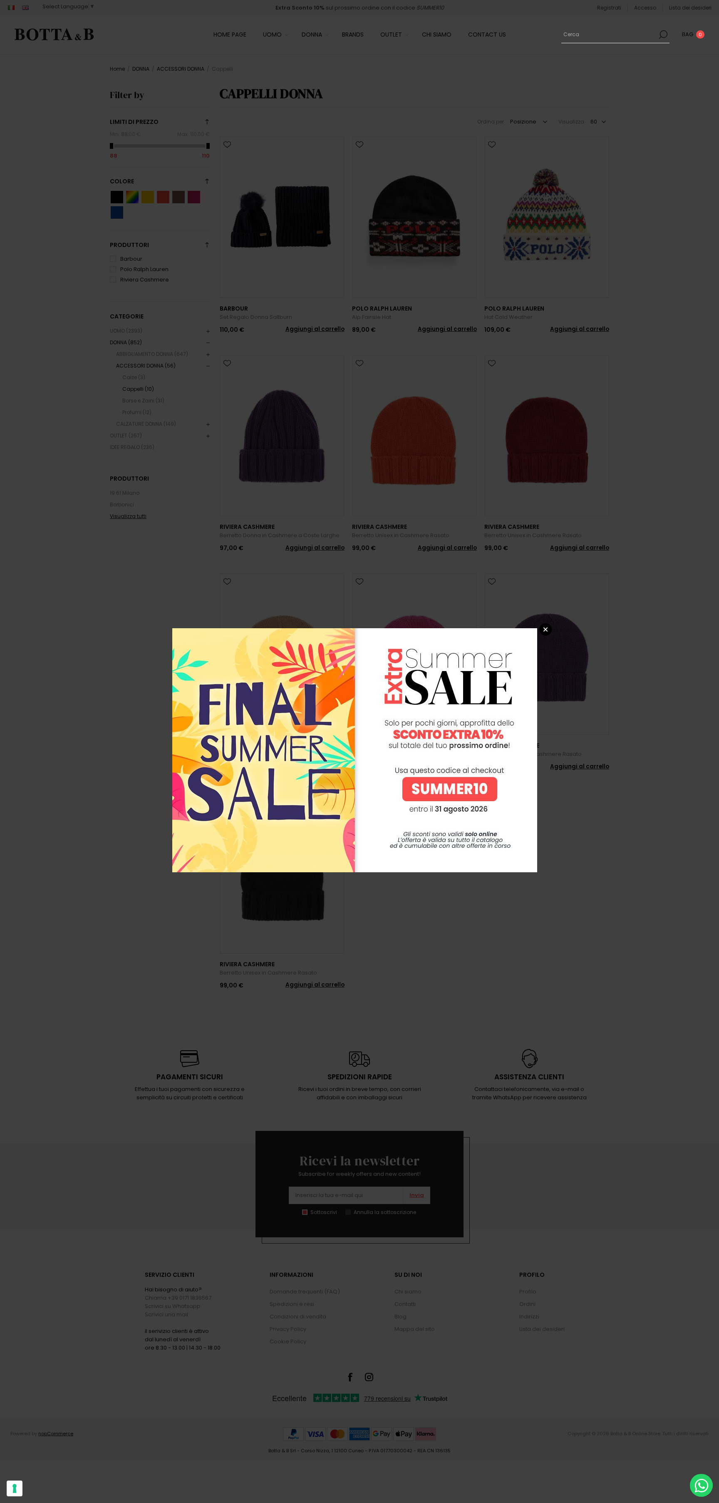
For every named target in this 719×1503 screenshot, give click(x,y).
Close (545, 629)
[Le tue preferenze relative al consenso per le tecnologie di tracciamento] (14, 1488)
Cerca (663, 34)
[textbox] (609, 34)
